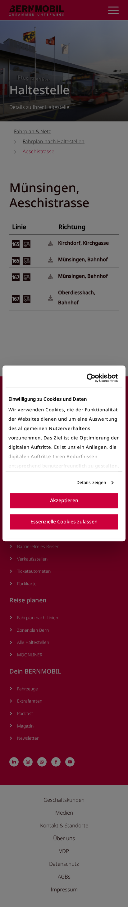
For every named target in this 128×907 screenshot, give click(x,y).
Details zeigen (91, 482)
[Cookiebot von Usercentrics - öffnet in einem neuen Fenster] (91, 377)
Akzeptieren (64, 500)
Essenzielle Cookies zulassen (64, 521)
